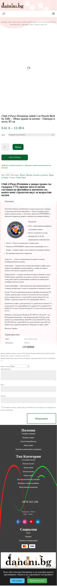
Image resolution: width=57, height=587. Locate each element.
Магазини (28, 536)
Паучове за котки (28, 471)
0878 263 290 (30, 502)
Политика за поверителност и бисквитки (28, 449)
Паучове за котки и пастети (29, 22)
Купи (18, 147)
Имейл (3, 396)
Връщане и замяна (28, 437)
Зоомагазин (4, 22)
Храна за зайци (28, 475)
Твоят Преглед (6, 369)
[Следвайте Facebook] (18, 521)
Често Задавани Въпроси (28, 441)
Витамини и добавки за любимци (28, 483)
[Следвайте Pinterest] (31, 521)
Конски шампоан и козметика (28, 487)
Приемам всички (37, 581)
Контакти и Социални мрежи (28, 540)
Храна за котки (17, 22)
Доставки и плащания (28, 433)
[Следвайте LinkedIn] (38, 521)
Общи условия (28, 445)
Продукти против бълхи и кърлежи (28, 479)
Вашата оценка (5, 366)
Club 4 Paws (21, 178)
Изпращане (41, 418)
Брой (3, 135)
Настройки (17, 581)
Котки (10, 22)
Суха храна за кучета (28, 459)
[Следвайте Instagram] (24, 521)
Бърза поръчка (15, 157)
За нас (28, 532)
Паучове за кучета (28, 463)
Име (3, 385)
